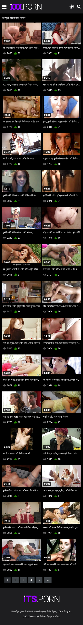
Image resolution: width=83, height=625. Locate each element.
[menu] (4, 6)
